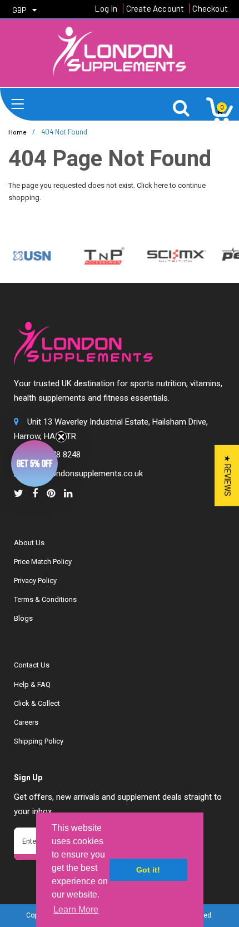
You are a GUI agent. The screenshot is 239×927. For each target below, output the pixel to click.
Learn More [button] (75, 909)
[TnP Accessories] (100, 255)
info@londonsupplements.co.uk (85, 474)
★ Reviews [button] (227, 475)
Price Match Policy (43, 561)
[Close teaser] (61, 436)
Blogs (23, 618)
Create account (155, 8)
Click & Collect (37, 703)
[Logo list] (172, 255)
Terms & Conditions (45, 599)
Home (17, 132)
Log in (105, 8)
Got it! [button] (148, 869)
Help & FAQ (32, 684)
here (161, 185)
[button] (34, 463)
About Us (29, 543)
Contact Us (31, 665)
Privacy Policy (35, 580)
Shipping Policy (38, 741)
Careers (26, 722)
